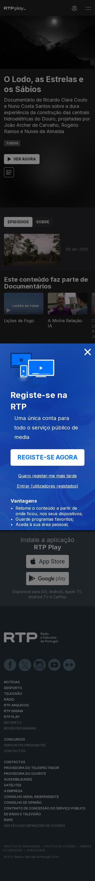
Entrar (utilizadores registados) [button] (47, 486)
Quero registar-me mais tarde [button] (47, 475)
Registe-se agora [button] (47, 457)
